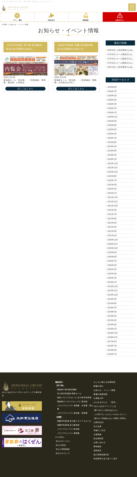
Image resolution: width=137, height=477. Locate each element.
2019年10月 (112, 295)
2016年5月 (112, 350)
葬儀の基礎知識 (100, 394)
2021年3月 (112, 231)
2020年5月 (112, 265)
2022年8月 (112, 176)
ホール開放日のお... (120, 54)
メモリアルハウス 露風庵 (68, 433)
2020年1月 (112, 282)
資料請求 (97, 450)
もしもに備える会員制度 (104, 382)
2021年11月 (112, 201)
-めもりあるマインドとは (105, 406)
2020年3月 (112, 273)
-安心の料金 (60, 445)
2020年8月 (112, 257)
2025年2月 (112, 134)
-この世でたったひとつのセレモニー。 (111, 414)
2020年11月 (112, 244)
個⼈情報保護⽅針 (101, 455)
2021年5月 (112, 223)
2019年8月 (112, 303)
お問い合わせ (99, 442)
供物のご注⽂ (99, 430)
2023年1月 (112, 159)
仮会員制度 (98, 438)
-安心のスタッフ (62, 453)
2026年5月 (112, 100)
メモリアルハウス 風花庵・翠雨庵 (72, 413)
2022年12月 (112, 163)
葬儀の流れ (98, 386)
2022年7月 (112, 180)
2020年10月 (112, 248)
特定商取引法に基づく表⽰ (105, 459)
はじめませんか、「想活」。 (106, 402)
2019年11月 (112, 290)
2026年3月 (112, 104)
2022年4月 (112, 189)
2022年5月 (112, 184)
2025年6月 (112, 129)
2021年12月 (112, 197)
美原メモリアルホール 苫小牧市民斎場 (74, 397)
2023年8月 (112, 150)
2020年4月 (112, 269)
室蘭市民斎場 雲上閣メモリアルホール (74, 421)
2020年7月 (112, 261)
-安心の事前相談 (62, 449)
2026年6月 (112, 95)
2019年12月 (112, 286)
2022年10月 (112, 172)
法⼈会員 (97, 426)
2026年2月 (112, 108)
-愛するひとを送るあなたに (106, 410)
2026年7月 (112, 91)
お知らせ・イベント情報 (104, 390)
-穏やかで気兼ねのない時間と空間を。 (111, 418)
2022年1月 (112, 193)
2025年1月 (112, 138)
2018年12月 (112, 333)
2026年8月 (112, 87)
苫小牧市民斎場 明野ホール (69, 393)
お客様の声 (98, 398)
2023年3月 (112, 155)
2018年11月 (112, 337)
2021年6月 (112, 218)
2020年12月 (112, 240)
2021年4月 (112, 227)
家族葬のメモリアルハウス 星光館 (72, 401)
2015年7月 (112, 354)
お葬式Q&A (99, 422)
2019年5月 (112, 316)
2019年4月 (112, 320)
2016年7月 (112, 346)
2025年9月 (112, 121)
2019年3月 (112, 324)
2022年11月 (112, 167)
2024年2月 (112, 146)
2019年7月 (112, 307)
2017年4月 (112, 341)
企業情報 (97, 434)
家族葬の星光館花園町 (67, 389)
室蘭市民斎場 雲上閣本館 (68, 425)
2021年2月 (112, 235)
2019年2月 (112, 329)
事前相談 (97, 446)
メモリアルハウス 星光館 (68, 429)
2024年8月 (112, 142)
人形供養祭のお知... (120, 50)
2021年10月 (112, 206)
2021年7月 (112, 214)
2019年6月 (112, 312)
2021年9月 (112, 210)
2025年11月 (112, 117)
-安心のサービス (62, 441)
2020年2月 (112, 278)
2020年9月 (112, 252)
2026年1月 (112, 112)
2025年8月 (112, 125)
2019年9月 (112, 299)
